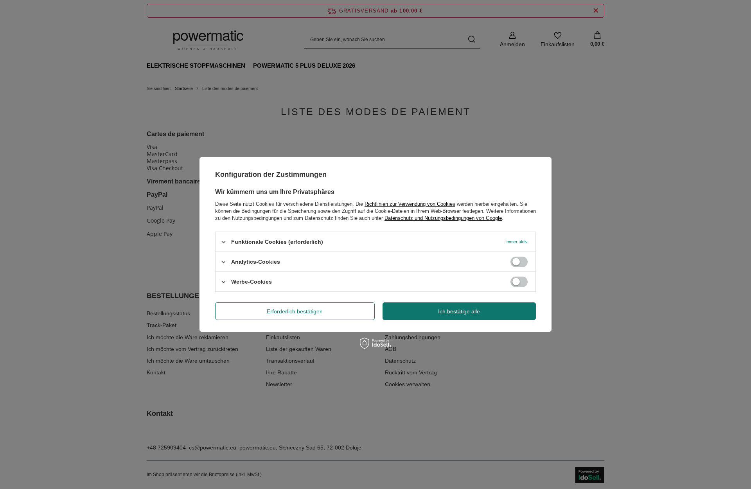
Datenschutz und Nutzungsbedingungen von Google (443, 218)
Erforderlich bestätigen (295, 311)
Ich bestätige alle (459, 311)
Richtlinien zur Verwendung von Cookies (410, 204)
